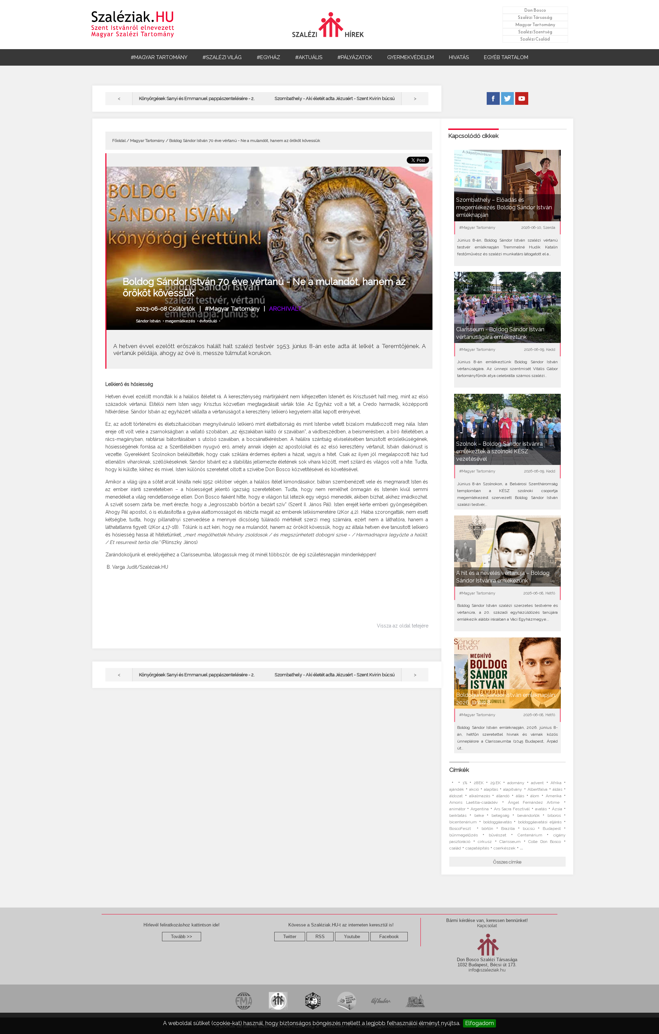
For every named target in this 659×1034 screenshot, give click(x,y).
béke (479, 815)
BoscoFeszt (461, 828)
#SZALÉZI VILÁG (222, 57)
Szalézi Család (535, 39)
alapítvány (512, 789)
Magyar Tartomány (535, 24)
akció (474, 789)
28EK (479, 782)
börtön (487, 828)
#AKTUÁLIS (308, 57)
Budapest (552, 828)
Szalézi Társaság (535, 17)
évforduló (208, 321)
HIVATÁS (459, 57)
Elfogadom (479, 1023)
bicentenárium (463, 822)
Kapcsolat (487, 925)
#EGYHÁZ (268, 57)
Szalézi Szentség (535, 32)
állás (520, 795)
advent (537, 782)
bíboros (554, 815)
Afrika (556, 782)
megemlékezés (180, 321)
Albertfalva (537, 789)
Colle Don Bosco (544, 841)
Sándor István (148, 321)
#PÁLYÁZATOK (354, 57)
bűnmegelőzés (463, 835)
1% (465, 782)
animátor (457, 809)
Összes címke (507, 862)
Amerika (554, 795)
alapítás (491, 789)
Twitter (289, 936)
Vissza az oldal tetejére (402, 626)
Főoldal (119, 140)
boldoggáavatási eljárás (540, 822)
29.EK (495, 782)
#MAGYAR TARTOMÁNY (159, 57)
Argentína (480, 809)
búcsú (529, 828)
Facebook (389, 936)
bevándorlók (528, 815)
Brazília (508, 828)
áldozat (456, 795)
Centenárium (530, 835)
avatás (541, 809)
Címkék (459, 769)
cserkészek (505, 848)
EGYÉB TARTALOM (506, 57)
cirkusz (485, 841)
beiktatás (457, 815)
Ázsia (557, 809)
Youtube (352, 936)
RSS (320, 936)
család (455, 848)
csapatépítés (477, 848)
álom (534, 795)
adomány (515, 782)
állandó (502, 795)
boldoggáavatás (497, 822)
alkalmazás (479, 795)
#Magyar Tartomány (232, 308)
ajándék (456, 789)
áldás (557, 789)
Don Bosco (535, 10)
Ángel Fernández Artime (534, 802)
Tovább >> (181, 936)
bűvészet (497, 835)
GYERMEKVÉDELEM (410, 57)
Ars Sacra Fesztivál (512, 809)
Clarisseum (510, 841)
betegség (500, 815)
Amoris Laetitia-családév (473, 802)
